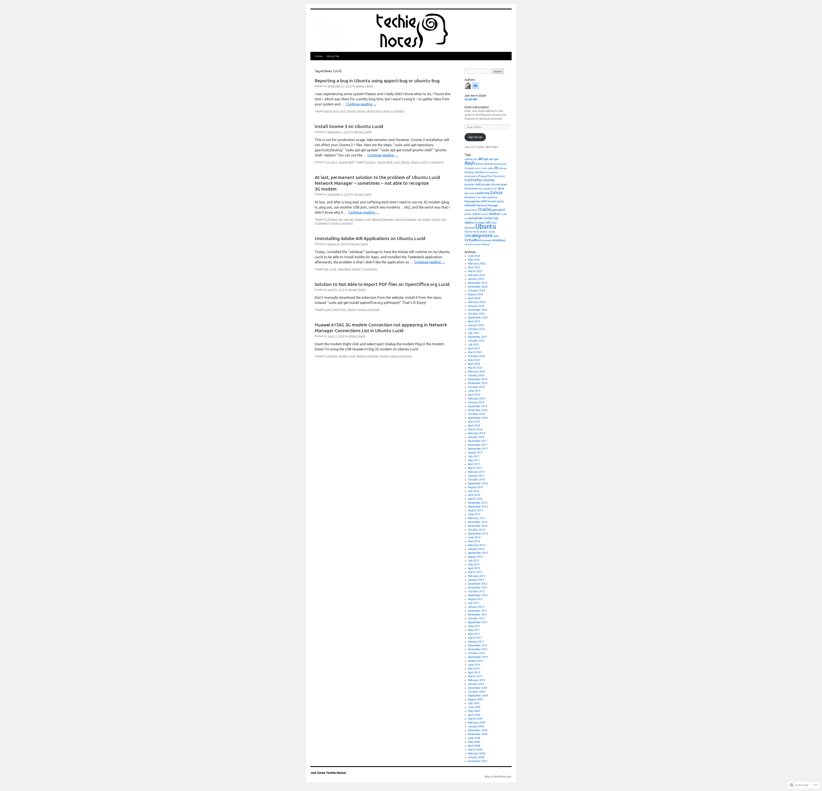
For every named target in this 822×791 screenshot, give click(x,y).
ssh (488, 222)
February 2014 (476, 545)
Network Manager (383, 219)
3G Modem (331, 219)
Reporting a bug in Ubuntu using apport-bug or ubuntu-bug (377, 80)
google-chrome (490, 184)
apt (341, 219)
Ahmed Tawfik (364, 86)
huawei (358, 219)
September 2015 (478, 506)
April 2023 (474, 321)
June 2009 (474, 707)
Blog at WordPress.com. (498, 776)
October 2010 (476, 653)
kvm (471, 193)
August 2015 (475, 510)
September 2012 (478, 595)
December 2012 (477, 583)
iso (495, 188)
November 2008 (477, 734)
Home (319, 56)
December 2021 (477, 336)
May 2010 (474, 668)
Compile (469, 168)
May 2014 (474, 541)
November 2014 (477, 525)
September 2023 (478, 317)
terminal (470, 227)
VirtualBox (473, 240)
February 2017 (476, 471)
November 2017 (477, 444)
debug (502, 168)
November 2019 (477, 383)
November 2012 (477, 587)
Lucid (342, 111)
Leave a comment (393, 111)
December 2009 (477, 687)
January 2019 (476, 402)
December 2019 (477, 379)
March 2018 (475, 429)
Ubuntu (351, 111)
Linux (496, 192)
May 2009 (474, 711)
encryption (491, 172)
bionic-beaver (484, 163)
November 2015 (477, 502)
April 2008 (474, 745)
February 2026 (476, 263)
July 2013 (473, 560)
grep (504, 184)
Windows (499, 240)
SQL (496, 218)
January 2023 (476, 325)
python (476, 213)
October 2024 (476, 290)
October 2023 (476, 313)
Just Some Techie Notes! (328, 772)
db (496, 168)
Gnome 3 (331, 162)
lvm (495, 197)
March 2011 (475, 637)
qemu (485, 214)
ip (491, 188)
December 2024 (477, 282)
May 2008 (474, 741)
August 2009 (475, 699)
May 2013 (474, 564)
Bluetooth (500, 163)
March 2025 (475, 271)
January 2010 (476, 684)
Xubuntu (485, 244)
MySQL (500, 201)
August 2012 (475, 599)
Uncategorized (478, 235)
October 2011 (476, 618)
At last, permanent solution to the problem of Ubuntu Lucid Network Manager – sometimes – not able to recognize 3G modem (377, 183)
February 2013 (476, 576)
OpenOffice (339, 309)
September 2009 (478, 695)
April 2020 (474, 363)
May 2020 (474, 360)
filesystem (499, 176)
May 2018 (474, 421)
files (489, 176)
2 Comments (436, 162)
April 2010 (474, 672)
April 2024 (474, 298)
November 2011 (477, 614)
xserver (476, 244)
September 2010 (478, 657)
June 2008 (474, 738)
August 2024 (475, 294)
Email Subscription (477, 107)
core (478, 168)
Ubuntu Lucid (418, 162)
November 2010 (477, 649)
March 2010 (475, 676)
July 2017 (473, 456)
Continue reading (361, 104)
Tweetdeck (343, 269)
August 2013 (475, 556)
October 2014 (476, 529)
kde (467, 193)
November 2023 (477, 309)
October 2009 (476, 691)
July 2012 (473, 603)
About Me (333, 56)
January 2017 (476, 475)
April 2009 (474, 714)
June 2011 (474, 626)
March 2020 (475, 367)
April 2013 (474, 568)
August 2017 (475, 452)
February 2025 (476, 275)
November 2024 (477, 286)
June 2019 (474, 390)
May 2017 (474, 460)
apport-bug (331, 111)
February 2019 (476, 398)
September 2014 (478, 533)
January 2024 (476, 306)
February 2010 (476, 680)
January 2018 (476, 437)
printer (468, 214)
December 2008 (477, 730)
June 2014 (474, 537)
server (478, 218)
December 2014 (477, 522)
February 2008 (476, 753)
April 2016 (474, 495)
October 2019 (476, 387)
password (498, 210)
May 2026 (474, 259)
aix (480, 158)
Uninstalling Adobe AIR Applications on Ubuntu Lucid (370, 238)
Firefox (477, 180)
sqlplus (469, 222)
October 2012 (476, 591)
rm (466, 218)
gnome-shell (346, 162)
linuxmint (470, 197)
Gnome (488, 180)
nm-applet (424, 219)
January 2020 (476, 375)
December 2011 (477, 610)
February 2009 (476, 722)
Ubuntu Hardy (472, 231)
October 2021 (476, 340)
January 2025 (476, 279)
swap (494, 222)
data (490, 168)
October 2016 (476, 479)
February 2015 (476, 518)
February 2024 (476, 302)
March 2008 (475, 749)
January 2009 (476, 726)
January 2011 (476, 641)
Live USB (480, 197)
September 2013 (478, 552)
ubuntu (361, 111)
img (480, 188)
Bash (470, 163)
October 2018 (476, 414)
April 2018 (474, 425)
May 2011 (474, 630)
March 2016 (475, 498)
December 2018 (477, 406)
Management (473, 201)
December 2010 (477, 645)
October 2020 (476, 356)
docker (479, 172)
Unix (496, 236)
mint (484, 201)
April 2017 (474, 464)
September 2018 (478, 417)
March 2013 (475, 572)
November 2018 (477, 410)
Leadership (482, 193)
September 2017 (478, 448)
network (470, 205)
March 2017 (475, 468)
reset (504, 214)
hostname (471, 188)
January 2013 (476, 579)
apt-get (348, 219)
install (486, 188)
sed (470, 218)
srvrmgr (480, 222)
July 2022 (473, 333)
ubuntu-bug (374, 111)
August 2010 (475, 660)
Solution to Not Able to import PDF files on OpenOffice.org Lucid (382, 284)
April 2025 (474, 267)
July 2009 (473, 703)
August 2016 (475, 487)
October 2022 (476, 329)
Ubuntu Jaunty (487, 231)
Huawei (343, 356)
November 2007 (477, 761)
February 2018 (476, 433)
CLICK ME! (471, 99)
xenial (468, 244)
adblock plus (471, 159)
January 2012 (476, 606)
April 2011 (474, 633)
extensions (471, 176)
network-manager (406, 219)
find (467, 180)
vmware (486, 240)
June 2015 (474, 514)
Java (500, 188)
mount (492, 201)
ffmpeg (482, 176)
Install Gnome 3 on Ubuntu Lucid (349, 126)
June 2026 (474, 255)
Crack (484, 168)
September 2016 (478, 483)
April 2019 (474, 394)
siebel (488, 218)
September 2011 (478, 622)
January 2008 (476, 757)
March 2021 (475, 352)
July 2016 (473, 491)
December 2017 (477, 441)
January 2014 (476, 549)
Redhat (494, 214)
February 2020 (476, 371)
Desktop (470, 172)
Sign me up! (475, 137)
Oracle (484, 209)
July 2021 (473, 344)
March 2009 (475, 718)
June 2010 (474, 664)
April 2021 (474, 348)
